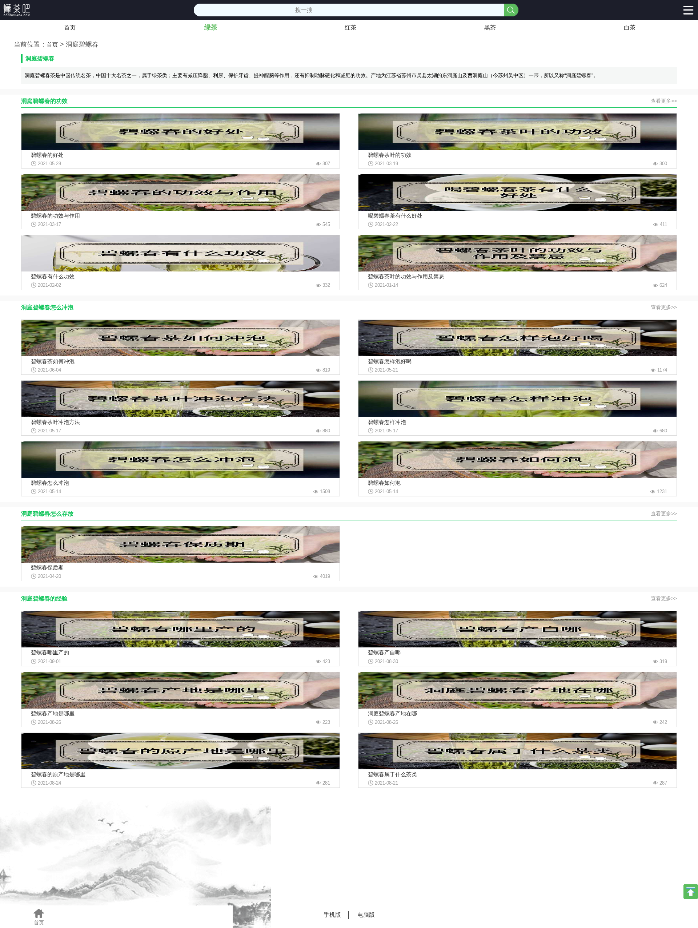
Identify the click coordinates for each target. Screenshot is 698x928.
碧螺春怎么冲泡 (50, 483)
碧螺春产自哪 (384, 652)
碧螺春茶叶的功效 (390, 155)
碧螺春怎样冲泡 (387, 422)
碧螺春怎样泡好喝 (390, 361)
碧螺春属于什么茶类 (392, 774)
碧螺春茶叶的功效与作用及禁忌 (406, 276)
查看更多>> (664, 101)
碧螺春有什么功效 (53, 276)
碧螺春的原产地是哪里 (58, 774)
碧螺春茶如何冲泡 (53, 361)
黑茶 (490, 27)
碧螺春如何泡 (384, 483)
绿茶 (210, 27)
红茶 (350, 27)
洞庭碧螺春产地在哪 (392, 713)
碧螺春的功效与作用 (55, 216)
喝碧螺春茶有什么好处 (395, 216)
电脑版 (366, 915)
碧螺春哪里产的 (50, 652)
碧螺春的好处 (47, 155)
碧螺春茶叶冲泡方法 (55, 422)
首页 (70, 27)
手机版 (332, 915)
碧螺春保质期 (47, 567)
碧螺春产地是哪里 (53, 713)
